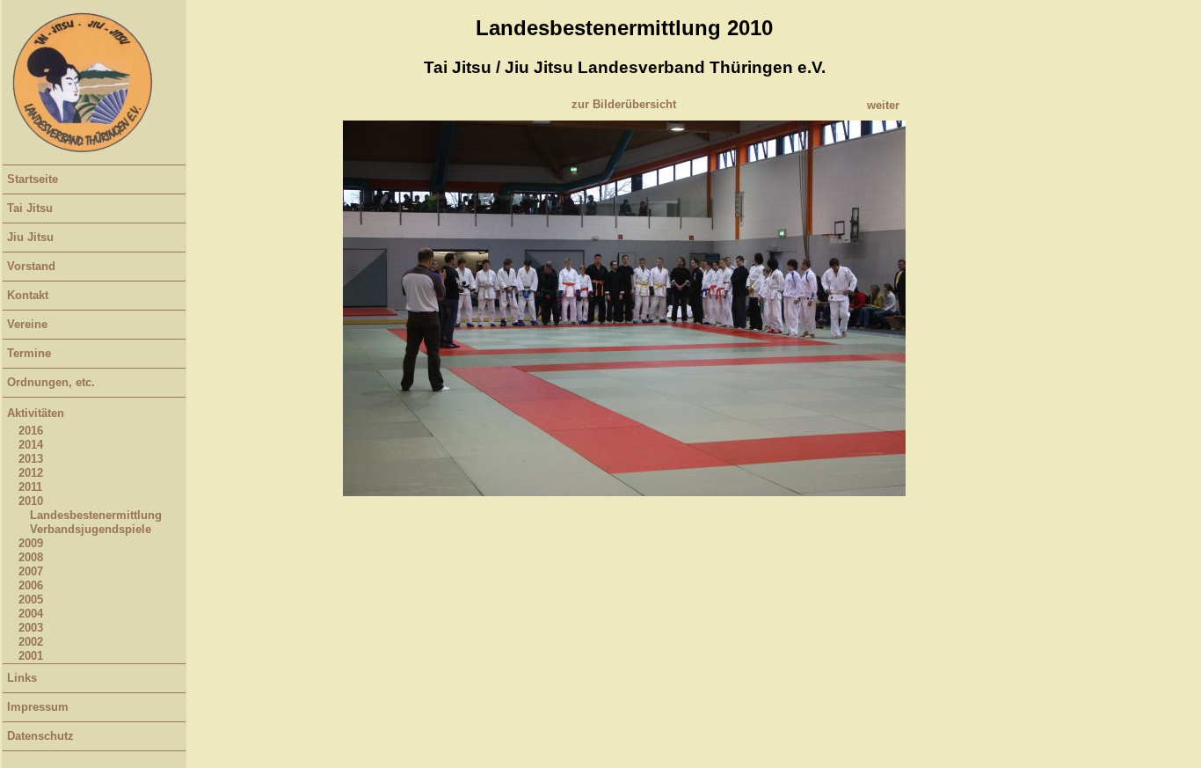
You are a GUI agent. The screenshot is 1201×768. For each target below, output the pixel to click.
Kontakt (27, 295)
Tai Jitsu (30, 208)
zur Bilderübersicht (623, 104)
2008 (30, 557)
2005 (30, 599)
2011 (30, 487)
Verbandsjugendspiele (90, 529)
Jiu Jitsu (30, 237)
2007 (30, 571)
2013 (30, 458)
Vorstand (31, 266)
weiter (883, 105)
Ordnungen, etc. (51, 382)
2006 (30, 585)
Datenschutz (40, 735)
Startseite (32, 179)
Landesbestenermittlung (96, 515)
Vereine (27, 324)
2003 (30, 627)
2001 (30, 655)
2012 (30, 472)
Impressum (38, 706)
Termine (29, 353)
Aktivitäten (35, 413)
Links (22, 677)
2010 (30, 501)
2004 (30, 613)
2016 (30, 430)
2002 (30, 641)
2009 (30, 543)
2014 (30, 444)
